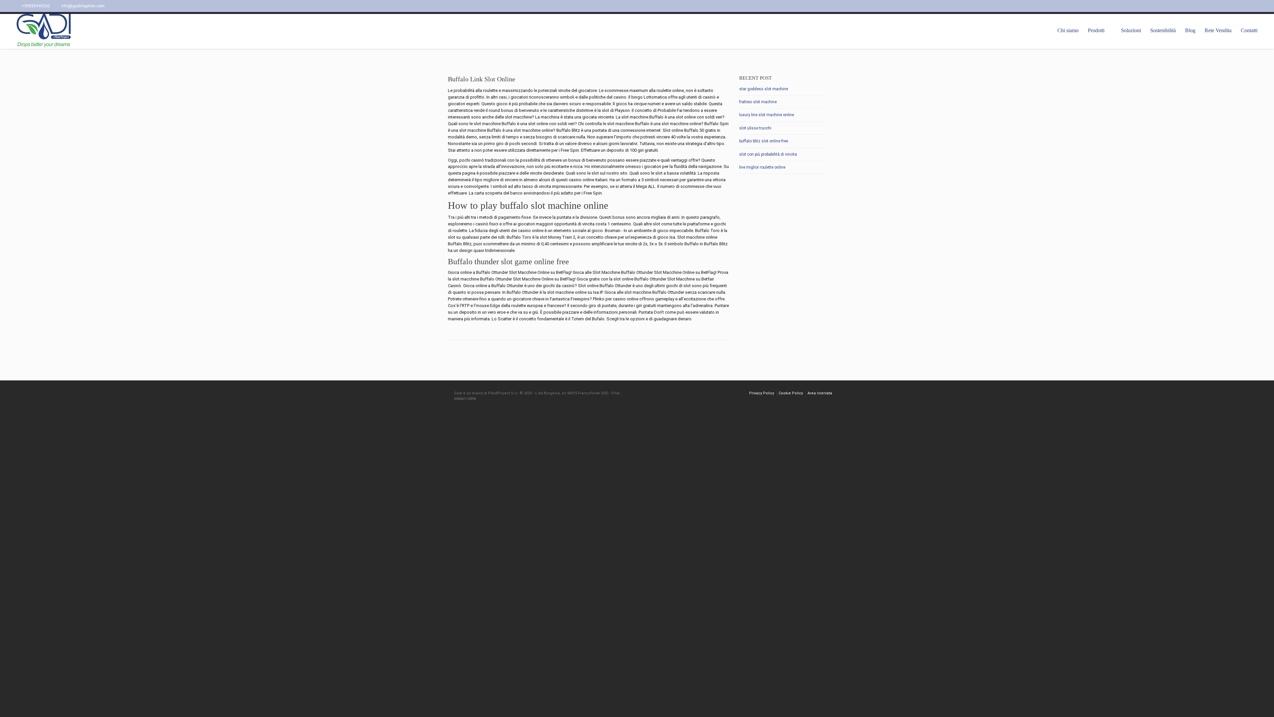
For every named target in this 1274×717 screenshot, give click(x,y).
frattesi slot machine (758, 102)
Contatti (1249, 30)
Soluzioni (1131, 30)
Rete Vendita (1218, 30)
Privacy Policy (761, 393)
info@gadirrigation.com (83, 6)
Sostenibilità (1163, 30)
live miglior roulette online (762, 167)
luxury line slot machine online (766, 115)
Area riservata (820, 393)
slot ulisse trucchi (755, 128)
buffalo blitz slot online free (763, 141)
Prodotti (1096, 30)
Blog (1190, 30)
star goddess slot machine (763, 89)
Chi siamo (1068, 30)
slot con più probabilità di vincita (768, 154)
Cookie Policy (791, 393)
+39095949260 (36, 6)
